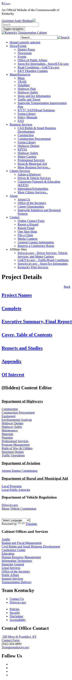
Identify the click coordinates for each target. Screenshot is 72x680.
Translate (31, 524)
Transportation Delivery (17, 582)
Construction (10, 409)
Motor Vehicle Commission (19, 508)
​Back (67, 286)
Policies (14, 609)
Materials (7, 434)
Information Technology (17, 560)
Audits (6, 539)
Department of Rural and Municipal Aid (35, 478)
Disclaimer (16, 616)
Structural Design (13, 452)
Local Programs (12, 486)
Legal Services (11, 568)
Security (15, 612)
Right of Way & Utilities (17, 448)
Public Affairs (10, 575)
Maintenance (10, 430)
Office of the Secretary (16, 571)
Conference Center (13, 550)
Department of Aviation (21, 463)
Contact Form (11, 640)
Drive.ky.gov (10, 505)
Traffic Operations (13, 455)
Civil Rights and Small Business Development (31, 546)
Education (8, 553)
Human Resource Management (21, 557)
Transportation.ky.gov (15, 647)
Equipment (8, 416)
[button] (63, 37)
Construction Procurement (18, 412)
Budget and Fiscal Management (22, 543)
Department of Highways (22, 401)
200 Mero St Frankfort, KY (19, 636)
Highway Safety (12, 427)
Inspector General (13, 564)
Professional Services (15, 441)
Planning (7, 437)
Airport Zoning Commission (19, 470)
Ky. (6, 3)
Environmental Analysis (17, 419)
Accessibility (18, 619)
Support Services (12, 578)
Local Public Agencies (16, 489)
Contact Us (17, 598)
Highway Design (12, 423)
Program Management (16, 444)
